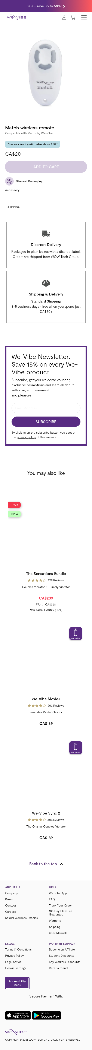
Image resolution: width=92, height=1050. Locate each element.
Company (11, 893)
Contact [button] (10, 905)
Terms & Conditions (18, 949)
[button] (17, 983)
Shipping (13, 207)
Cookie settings (15, 968)
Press (9, 899)
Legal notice (13, 962)
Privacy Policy (14, 955)
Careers (10, 911)
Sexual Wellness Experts (21, 918)
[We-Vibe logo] (16, 17)
